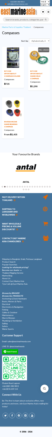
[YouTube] (32, 415)
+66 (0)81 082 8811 (17, 2)
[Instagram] (25, 415)
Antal (26, 182)
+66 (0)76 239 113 (10, 389)
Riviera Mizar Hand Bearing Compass (10, 124)
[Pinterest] (18, 415)
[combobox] (26, 19)
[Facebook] (12, 415)
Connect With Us (11, 394)
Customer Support (12, 335)
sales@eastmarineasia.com (17, 4)
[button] (44, 389)
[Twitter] (5, 415)
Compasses (11, 33)
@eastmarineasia (17, 346)
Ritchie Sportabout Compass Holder (12, 73)
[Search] (46, 19)
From (10, 134)
